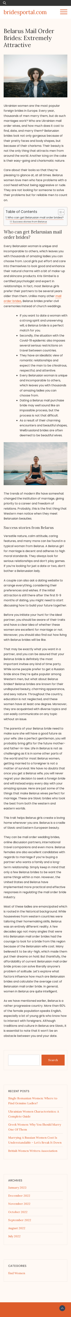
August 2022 (16, 1228)
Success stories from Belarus (30, 221)
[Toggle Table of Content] (59, 212)
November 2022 (19, 1203)
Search (53, 1060)
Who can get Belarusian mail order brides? (35, 217)
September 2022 (19, 1220)
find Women (16, 1273)
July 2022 (14, 1236)
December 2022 (19, 1195)
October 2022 (17, 1212)
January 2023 (17, 1187)
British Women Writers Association (32, 1151)
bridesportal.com (25, 12)
